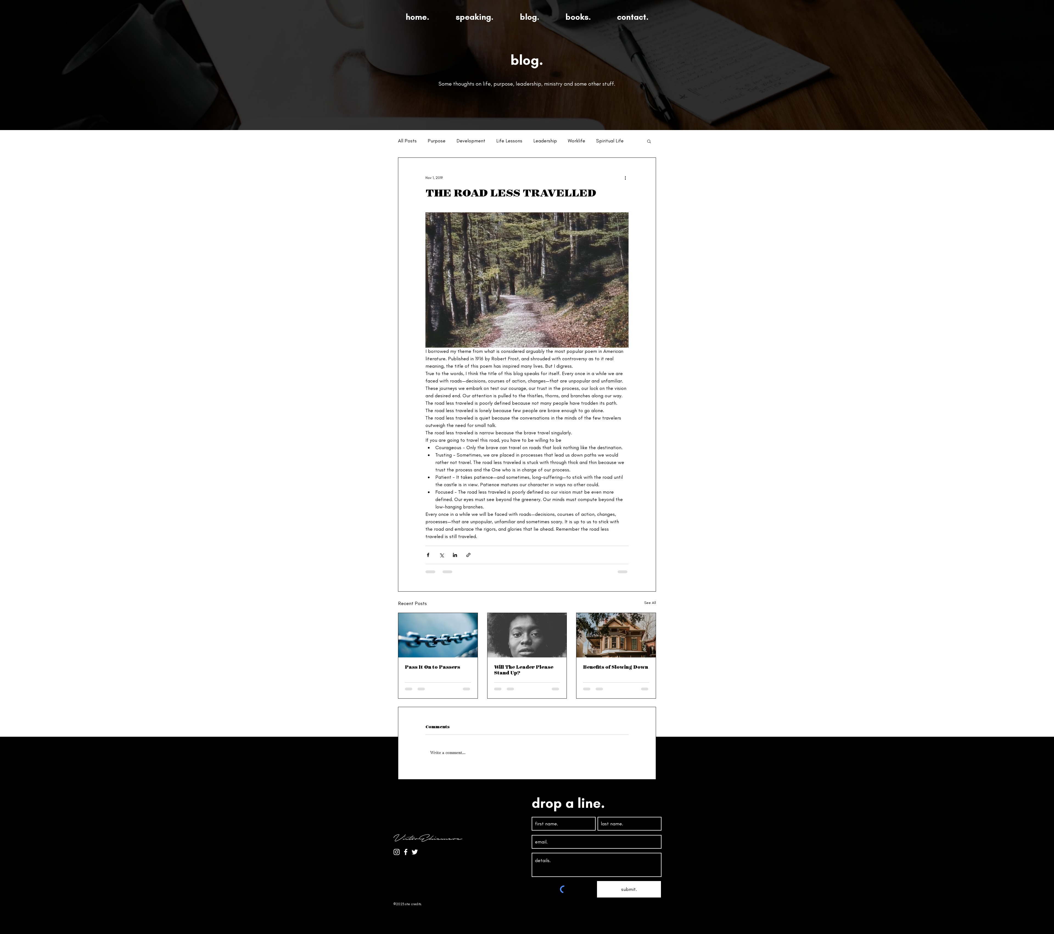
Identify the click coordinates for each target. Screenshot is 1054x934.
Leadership (545, 141)
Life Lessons (509, 141)
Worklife (576, 141)
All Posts (407, 141)
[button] (649, 141)
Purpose (436, 141)
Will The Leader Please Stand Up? (523, 670)
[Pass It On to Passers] (438, 635)
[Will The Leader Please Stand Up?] (527, 635)
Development (470, 141)
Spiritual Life (610, 141)
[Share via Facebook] (428, 555)
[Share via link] (468, 555)
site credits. (413, 904)
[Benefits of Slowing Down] (616, 635)
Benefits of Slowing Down (615, 667)
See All (650, 602)
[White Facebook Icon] (406, 852)
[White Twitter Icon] (415, 852)
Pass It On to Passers (432, 667)
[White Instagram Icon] (397, 852)
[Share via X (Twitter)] (441, 555)
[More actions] (625, 177)
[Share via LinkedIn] (455, 555)
